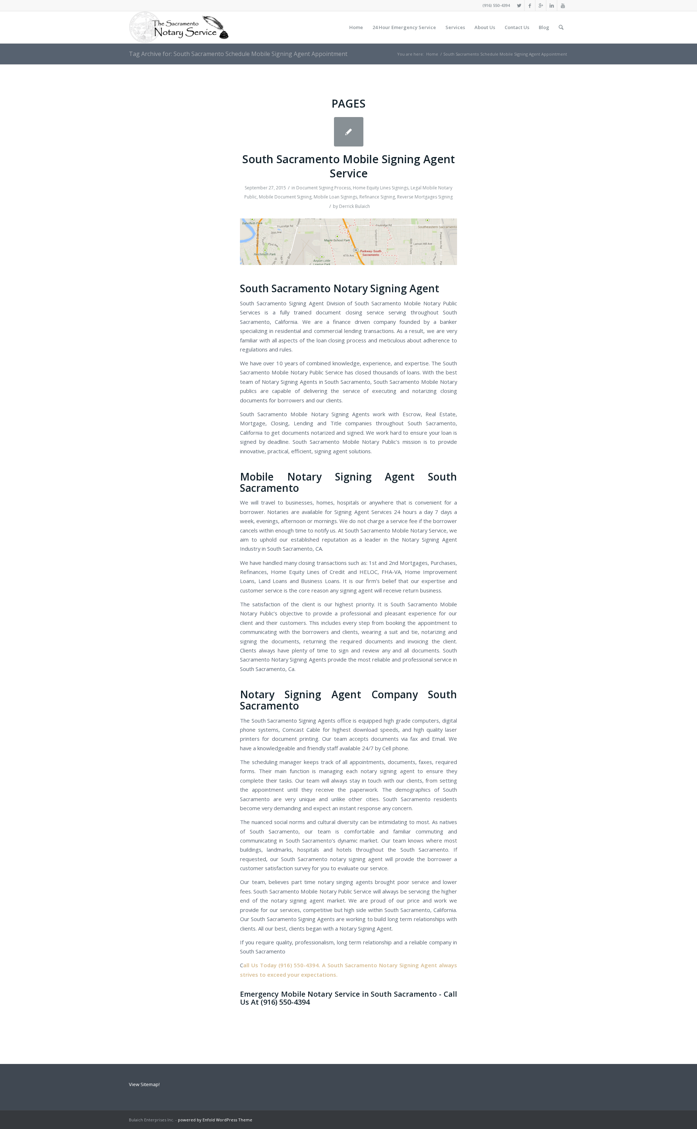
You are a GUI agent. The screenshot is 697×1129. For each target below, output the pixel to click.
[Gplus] (540, 5)
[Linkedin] (551, 5)
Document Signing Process (323, 188)
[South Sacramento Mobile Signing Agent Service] (348, 131)
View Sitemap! (144, 1084)
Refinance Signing (377, 197)
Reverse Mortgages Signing (425, 197)
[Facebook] (530, 5)
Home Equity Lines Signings (380, 188)
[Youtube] (562, 5)
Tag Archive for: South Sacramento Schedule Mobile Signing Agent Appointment (238, 54)
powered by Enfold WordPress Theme (215, 1119)
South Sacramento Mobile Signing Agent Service (348, 166)
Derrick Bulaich (354, 206)
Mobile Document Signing (285, 197)
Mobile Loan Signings (335, 197)
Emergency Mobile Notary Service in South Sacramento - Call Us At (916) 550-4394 (348, 998)
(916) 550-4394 (496, 5)
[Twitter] (519, 5)
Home (432, 54)
